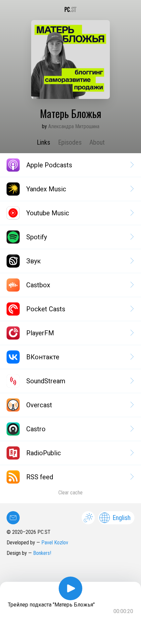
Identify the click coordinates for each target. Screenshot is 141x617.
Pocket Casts (45, 309)
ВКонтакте (42, 357)
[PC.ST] (70, 9)
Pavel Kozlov (54, 542)
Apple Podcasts (49, 165)
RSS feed (39, 477)
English (121, 518)
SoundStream (45, 381)
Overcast (39, 405)
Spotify (36, 237)
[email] (13, 517)
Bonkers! (42, 553)
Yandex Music (46, 189)
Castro (36, 429)
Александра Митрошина (73, 126)
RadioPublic (43, 453)
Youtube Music (47, 213)
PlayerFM (40, 333)
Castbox (38, 285)
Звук (33, 261)
